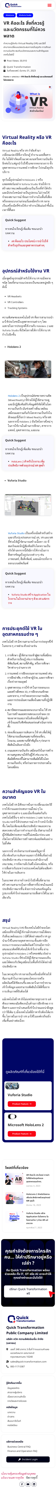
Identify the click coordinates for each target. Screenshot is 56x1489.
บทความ (15, 76)
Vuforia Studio (25, 15)
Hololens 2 (14, 395)
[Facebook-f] (22, 1484)
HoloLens (10, 15)
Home (6, 76)
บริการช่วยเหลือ (14, 1442)
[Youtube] (28, 1484)
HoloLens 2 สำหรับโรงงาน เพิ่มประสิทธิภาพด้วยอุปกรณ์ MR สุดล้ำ (38, 1197)
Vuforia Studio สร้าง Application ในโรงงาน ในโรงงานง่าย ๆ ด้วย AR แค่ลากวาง (29, 598)
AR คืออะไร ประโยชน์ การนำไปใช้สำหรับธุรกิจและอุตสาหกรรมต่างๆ (37, 1178)
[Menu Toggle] (49, 5)
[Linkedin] (34, 1484)
